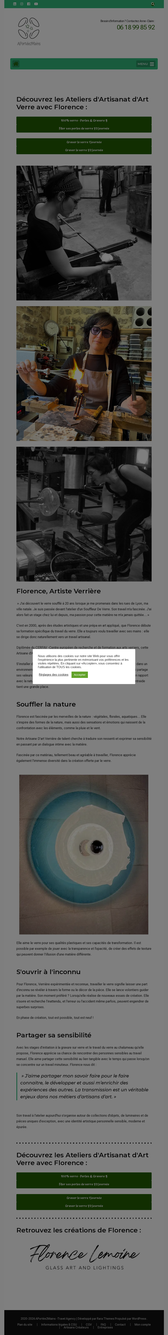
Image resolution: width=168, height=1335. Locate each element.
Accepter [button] (79, 674)
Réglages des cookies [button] (53, 674)
